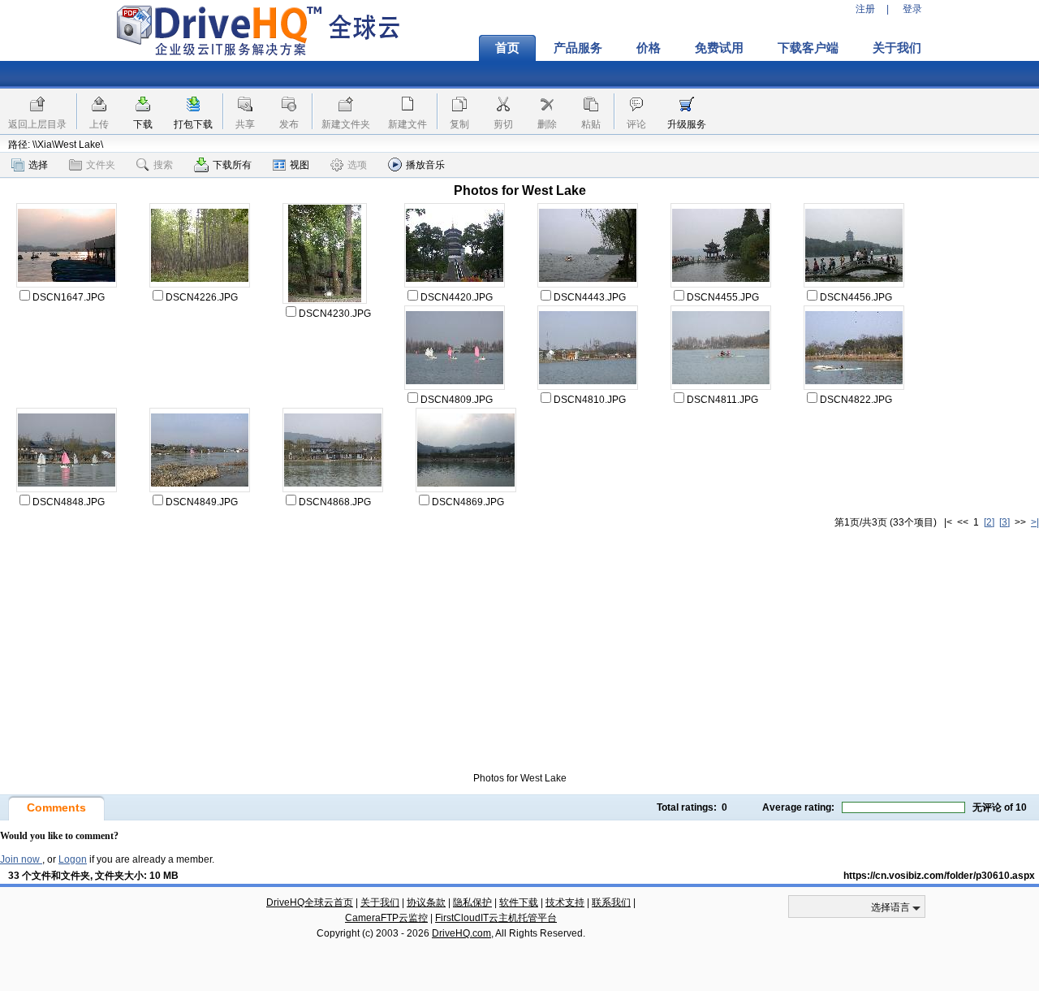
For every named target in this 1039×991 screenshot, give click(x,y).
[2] (989, 522)
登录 (912, 9)
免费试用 (719, 47)
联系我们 (611, 902)
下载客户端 (808, 47)
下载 (143, 124)
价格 (648, 47)
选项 (357, 165)
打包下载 (193, 124)
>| (1035, 522)
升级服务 (686, 124)
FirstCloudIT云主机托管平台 (496, 918)
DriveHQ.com (461, 933)
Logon (72, 859)
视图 (299, 165)
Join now (21, 859)
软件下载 (518, 902)
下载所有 (232, 165)
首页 (507, 47)
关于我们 (897, 47)
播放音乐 (425, 165)
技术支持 (564, 902)
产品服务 (578, 47)
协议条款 (426, 902)
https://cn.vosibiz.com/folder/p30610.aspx (939, 875)
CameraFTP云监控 (386, 918)
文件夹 (100, 165)
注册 (865, 9)
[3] (1004, 522)
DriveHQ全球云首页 (309, 902)
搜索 (163, 165)
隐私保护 (472, 902)
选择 (38, 165)
